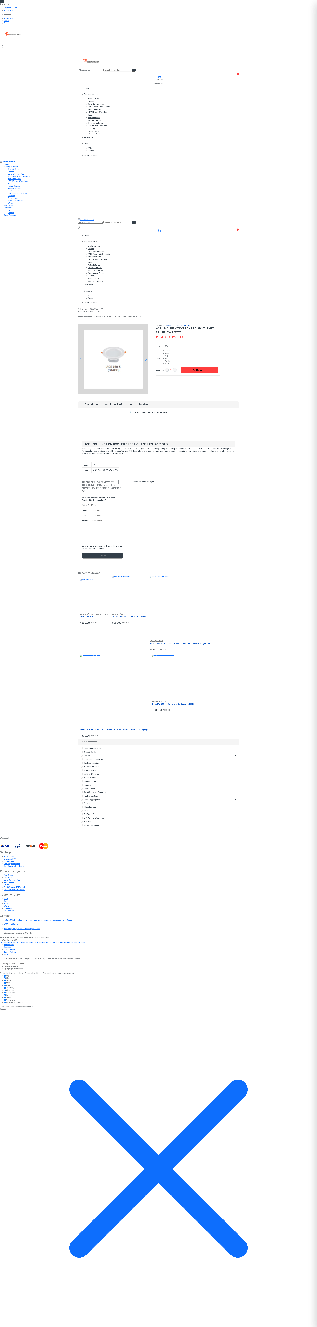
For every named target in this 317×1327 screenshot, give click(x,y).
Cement (91, 101)
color (158, 358)
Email (85, 515)
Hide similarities (12, 966)
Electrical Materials (95, 123)
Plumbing (91, 128)
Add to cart (198, 370)
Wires (10, 203)
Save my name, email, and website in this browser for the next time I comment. (102, 547)
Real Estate (88, 137)
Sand (6, 23)
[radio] (171, 346)
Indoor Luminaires (101, 614)
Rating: (85, 505)
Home (86, 88)
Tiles (90, 115)
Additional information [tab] (119, 404)
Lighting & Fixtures (184, 325)
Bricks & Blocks (94, 98)
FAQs (90, 148)
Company (88, 144)
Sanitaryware (93, 131)
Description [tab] (92, 404)
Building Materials (91, 94)
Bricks (6, 21)
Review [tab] (143, 404)
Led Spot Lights (170, 325)
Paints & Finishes (95, 120)
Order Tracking (90, 155)
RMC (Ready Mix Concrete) (99, 107)
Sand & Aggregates (96, 104)
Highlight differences (14, 969)
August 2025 (9, 10)
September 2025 (11, 8)
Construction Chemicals (97, 126)
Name (85, 510)
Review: (86, 520)
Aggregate (8, 18)
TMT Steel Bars (94, 109)
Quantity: (160, 370)
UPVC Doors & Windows (98, 112)
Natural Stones (94, 118)
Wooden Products (95, 134)
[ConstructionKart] (11, 34)
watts (158, 347)
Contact (91, 151)
